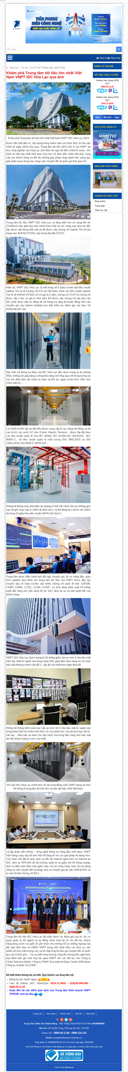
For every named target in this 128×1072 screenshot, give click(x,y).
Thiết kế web (59, 1067)
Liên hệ (78, 1014)
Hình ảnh (90, 1014)
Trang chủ (13, 68)
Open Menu (10, 58)
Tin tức (25, 68)
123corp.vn (69, 1067)
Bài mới (107, 117)
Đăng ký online (103, 66)
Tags (117, 117)
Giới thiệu (51, 1014)
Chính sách (65, 1014)
